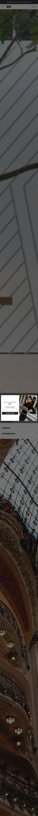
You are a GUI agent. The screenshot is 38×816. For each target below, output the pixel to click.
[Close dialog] (36, 396)
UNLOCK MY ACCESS (10, 413)
